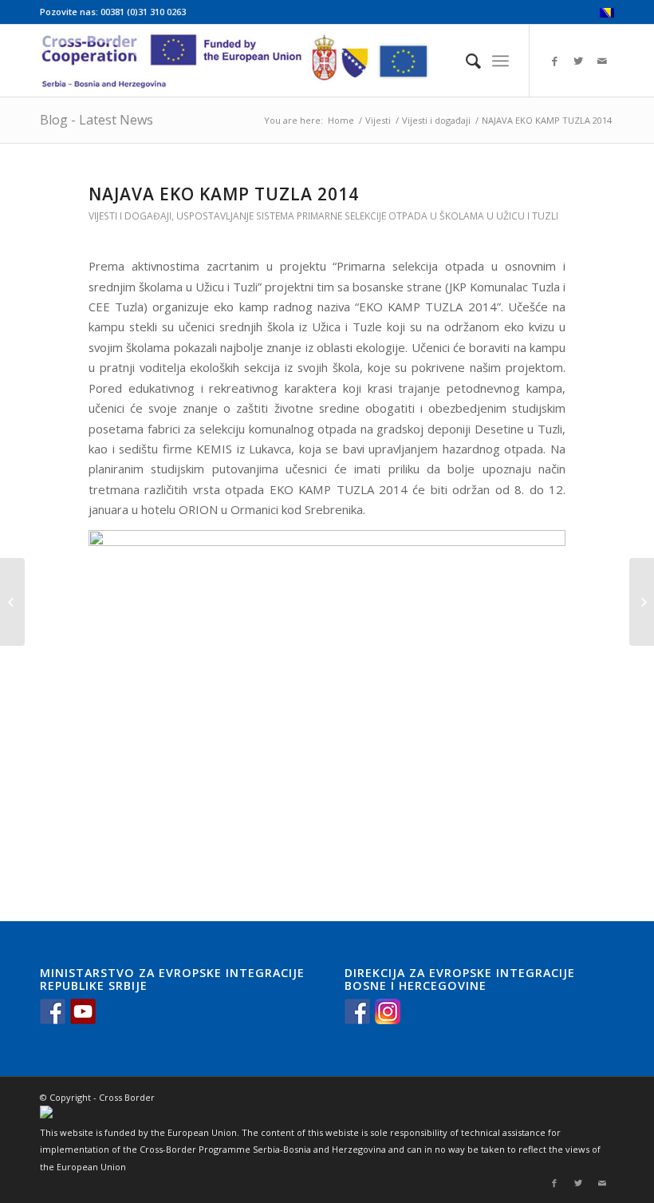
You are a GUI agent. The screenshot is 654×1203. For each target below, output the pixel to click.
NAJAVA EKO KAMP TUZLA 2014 (224, 194)
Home (341, 120)
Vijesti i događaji (436, 120)
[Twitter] (578, 61)
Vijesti (378, 120)
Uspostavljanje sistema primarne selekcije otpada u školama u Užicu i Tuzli (367, 216)
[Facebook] (554, 61)
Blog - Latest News (96, 120)
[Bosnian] (607, 14)
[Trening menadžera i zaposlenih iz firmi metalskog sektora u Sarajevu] (12, 602)
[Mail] (602, 61)
